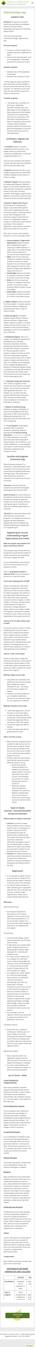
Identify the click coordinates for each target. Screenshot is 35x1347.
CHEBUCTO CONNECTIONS (18, 2)
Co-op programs (18, 435)
